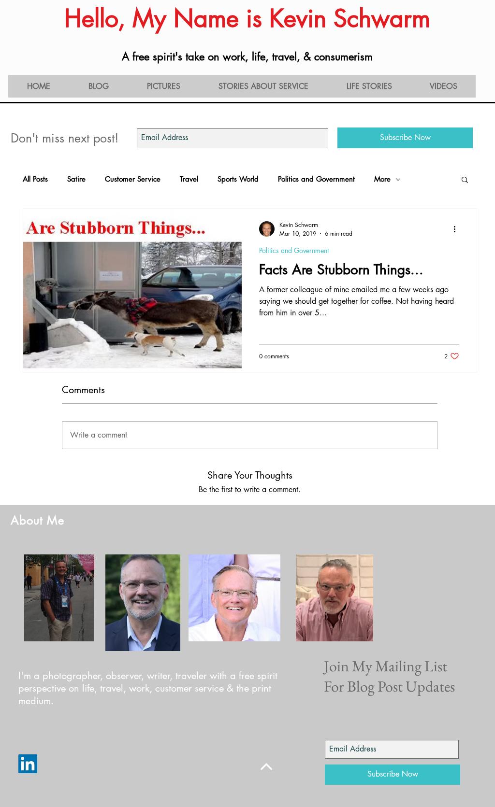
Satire (76, 179)
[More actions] (458, 229)
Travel (189, 179)
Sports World (238, 179)
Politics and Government (316, 179)
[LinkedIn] (27, 763)
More (382, 179)
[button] (464, 180)
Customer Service (132, 179)
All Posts (35, 179)
